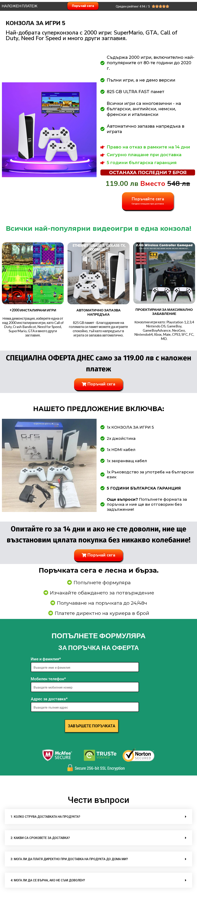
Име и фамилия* (46, 659)
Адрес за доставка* (49, 699)
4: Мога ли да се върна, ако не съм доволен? (48, 880)
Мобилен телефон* (48, 679)
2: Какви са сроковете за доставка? (40, 838)
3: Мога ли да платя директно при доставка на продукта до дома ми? (69, 859)
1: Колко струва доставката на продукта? (45, 816)
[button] (98, 816)
